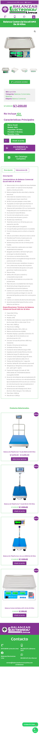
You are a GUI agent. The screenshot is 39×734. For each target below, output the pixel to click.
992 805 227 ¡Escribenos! (28, 658)
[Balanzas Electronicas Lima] (2, 652)
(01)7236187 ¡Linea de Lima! (10, 648)
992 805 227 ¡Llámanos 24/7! (27, 649)
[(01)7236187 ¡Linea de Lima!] (2, 645)
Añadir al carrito (18, 141)
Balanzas (9, 96)
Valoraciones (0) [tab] (21, 170)
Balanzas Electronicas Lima (8, 657)
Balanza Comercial (19, 99)
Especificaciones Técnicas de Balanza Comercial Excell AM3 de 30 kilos (18, 308)
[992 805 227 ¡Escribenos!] (21, 654)
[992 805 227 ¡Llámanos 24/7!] (21, 645)
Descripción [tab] (8, 170)
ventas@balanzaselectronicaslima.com (19, 663)
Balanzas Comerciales (22, 94)
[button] (33, 17)
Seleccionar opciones (19, 459)
